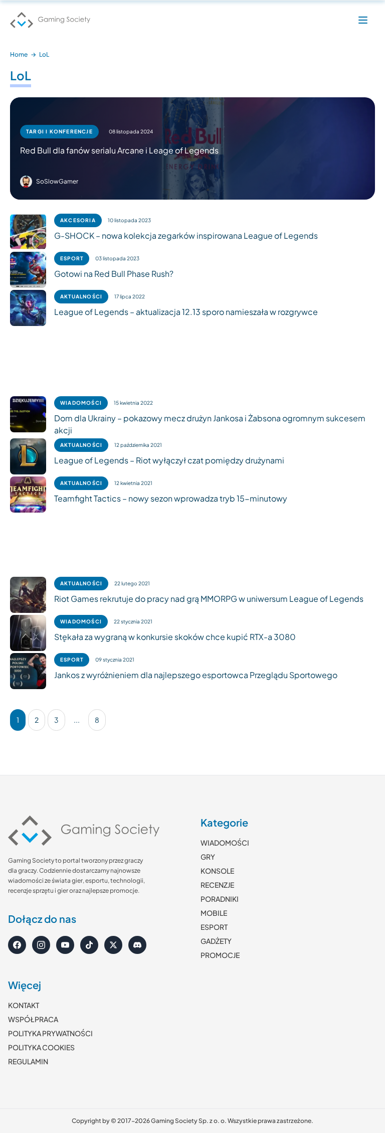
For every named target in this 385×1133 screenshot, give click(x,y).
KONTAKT (23, 1005)
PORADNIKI (220, 898)
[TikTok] (89, 945)
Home (19, 54)
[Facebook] (17, 945)
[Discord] (137, 945)
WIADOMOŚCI (225, 842)
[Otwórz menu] (363, 20)
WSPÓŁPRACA (33, 1019)
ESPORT (214, 926)
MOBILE (214, 912)
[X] (113, 945)
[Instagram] (41, 945)
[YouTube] (65, 945)
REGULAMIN (28, 1061)
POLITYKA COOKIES (41, 1047)
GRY (208, 856)
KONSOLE (217, 870)
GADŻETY (216, 940)
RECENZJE (217, 884)
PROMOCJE (220, 954)
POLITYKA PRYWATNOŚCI (50, 1033)
